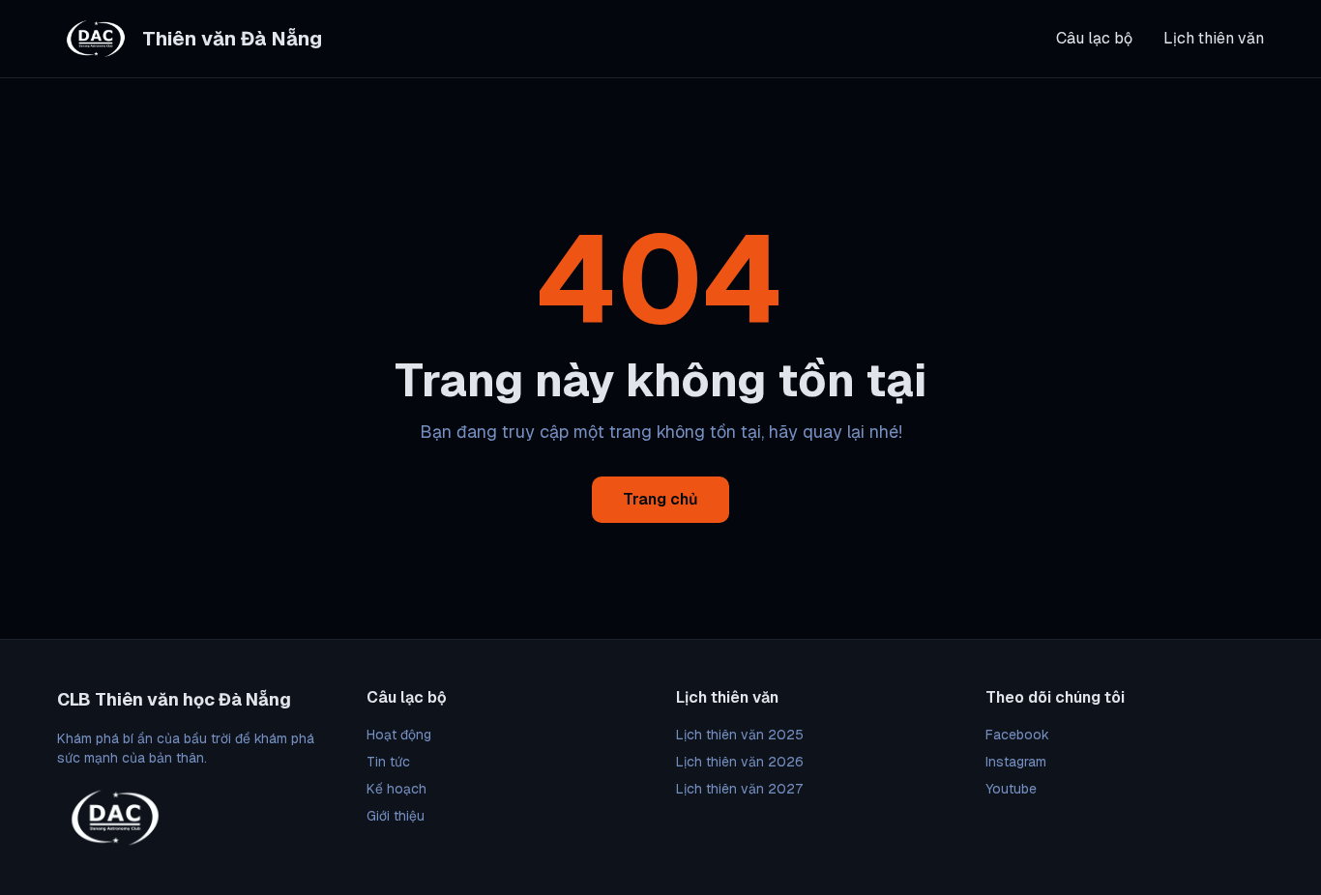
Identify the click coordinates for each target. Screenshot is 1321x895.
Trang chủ (660, 499)
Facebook (1017, 734)
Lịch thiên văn (1213, 38)
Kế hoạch (396, 788)
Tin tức (388, 761)
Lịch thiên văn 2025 (740, 734)
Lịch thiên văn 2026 (740, 761)
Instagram (1015, 761)
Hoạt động (399, 734)
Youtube (1011, 788)
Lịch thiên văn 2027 (739, 788)
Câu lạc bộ (1094, 38)
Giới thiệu (396, 815)
